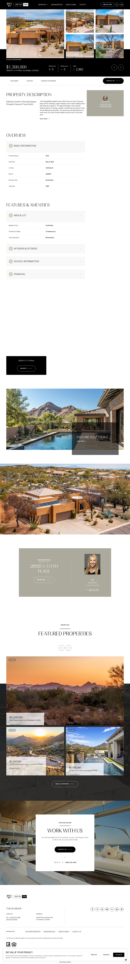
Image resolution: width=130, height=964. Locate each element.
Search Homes (71, 4)
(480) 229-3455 (106, 104)
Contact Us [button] (76, 931)
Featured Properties (33, 931)
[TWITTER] (112, 909)
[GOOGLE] (122, 909)
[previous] (61, 648)
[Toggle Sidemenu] (122, 5)
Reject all (94, 954)
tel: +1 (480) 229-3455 (13, 917)
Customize (106, 954)
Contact (82, 4)
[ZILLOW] (117, 909)
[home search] (117, 5)
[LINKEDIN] (102, 909)
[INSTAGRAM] (97, 909)
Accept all (119, 954)
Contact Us (107, 5)
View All (109, 46)
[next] (68, 648)
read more (80, 441)
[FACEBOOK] (92, 909)
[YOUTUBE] (107, 909)
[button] (113, 81)
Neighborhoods (57, 4)
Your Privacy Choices (65, 962)
